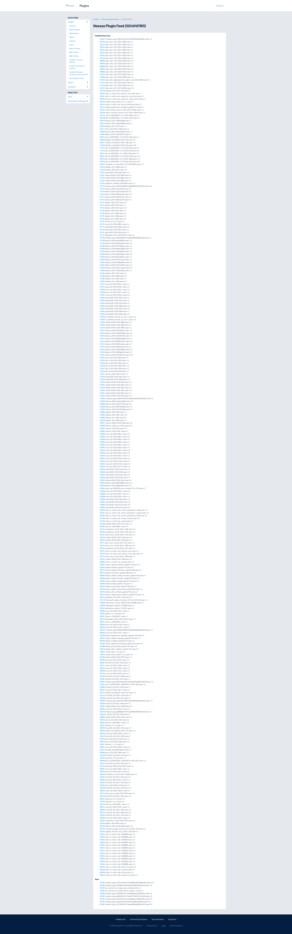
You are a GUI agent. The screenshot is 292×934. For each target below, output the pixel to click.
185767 (102, 586)
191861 (102, 679)
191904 (102, 564)
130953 (102, 442)
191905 (102, 583)
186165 (102, 780)
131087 (102, 273)
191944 (102, 850)
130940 (102, 469)
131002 (102, 390)
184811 (102, 744)
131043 (102, 341)
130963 (102, 431)
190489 (102, 869)
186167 (102, 690)
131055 (102, 319)
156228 (102, 649)
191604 (102, 684)
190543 (102, 875)
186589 (102, 752)
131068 (102, 292)
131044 (102, 338)
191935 (102, 515)
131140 (102, 208)
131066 (102, 298)
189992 (102, 722)
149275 (102, 170)
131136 (102, 219)
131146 (102, 191)
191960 (102, 526)
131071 (102, 284)
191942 (102, 864)
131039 (102, 352)
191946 (102, 510)
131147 (102, 189)
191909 (102, 635)
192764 (102, 829)
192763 (102, 831)
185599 (102, 624)
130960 (102, 434)
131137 (102, 216)
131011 (102, 374)
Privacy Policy (151, 926)
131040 (102, 349)
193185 (102, 904)
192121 (102, 556)
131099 (102, 246)
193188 (102, 893)
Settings (219, 6)
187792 (102, 521)
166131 (102, 153)
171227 (102, 148)
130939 (102, 472)
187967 (102, 706)
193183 (102, 888)
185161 (102, 725)
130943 (102, 461)
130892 (102, 507)
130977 (102, 423)
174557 (102, 80)
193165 (102, 93)
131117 (102, 227)
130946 (102, 453)
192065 (102, 676)
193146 (102, 58)
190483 (102, 872)
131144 (102, 197)
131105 (102, 243)
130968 (102, 426)
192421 (102, 763)
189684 (102, 810)
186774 (102, 592)
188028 (102, 774)
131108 (102, 240)
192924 (102, 39)
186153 (102, 668)
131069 (102, 289)
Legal (163, 926)
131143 (102, 200)
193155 (102, 50)
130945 (102, 455)
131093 (102, 259)
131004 (102, 385)
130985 (102, 412)
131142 (102, 202)
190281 (102, 777)
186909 (102, 63)
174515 (102, 85)
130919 (102, 485)
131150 (102, 183)
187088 (102, 657)
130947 (102, 450)
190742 (102, 692)
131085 (102, 278)
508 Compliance (176, 926)
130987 (102, 409)
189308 (102, 671)
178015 (102, 654)
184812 (102, 758)
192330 (102, 755)
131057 (102, 314)
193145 (102, 102)
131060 (102, 311)
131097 (102, 251)
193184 (102, 899)
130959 (102, 436)
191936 (102, 837)
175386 (102, 77)
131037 (102, 355)
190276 (102, 796)
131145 (102, 194)
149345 (102, 167)
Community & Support (138, 919)
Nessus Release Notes (110, 19)
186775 (102, 594)
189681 (102, 662)
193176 (102, 91)
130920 (102, 483)
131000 (102, 396)
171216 (102, 150)
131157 (102, 172)
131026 (102, 371)
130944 (102, 458)
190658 (102, 818)
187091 (102, 820)
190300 (102, 728)
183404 (102, 630)
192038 (102, 524)
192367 (102, 782)
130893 (102, 505)
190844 (102, 747)
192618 (102, 608)
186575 (102, 741)
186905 (102, 61)
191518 (102, 739)
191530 (102, 785)
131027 (102, 368)
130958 (102, 439)
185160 (102, 799)
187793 (102, 518)
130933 (102, 480)
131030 (102, 360)
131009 (102, 379)
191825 (102, 714)
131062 (102, 306)
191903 (102, 567)
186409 (102, 733)
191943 (102, 853)
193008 (102, 698)
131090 (102, 268)
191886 (102, 687)
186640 (102, 790)
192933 (102, 826)
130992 (102, 398)
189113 (102, 750)
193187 (102, 901)
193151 (102, 52)
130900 (102, 491)
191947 (102, 848)
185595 (102, 633)
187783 (102, 801)
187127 (102, 793)
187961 (102, 682)
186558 (102, 760)
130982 (102, 415)
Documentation (158, 919)
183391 (102, 613)
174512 (102, 82)
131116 (102, 229)
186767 (102, 638)
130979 (102, 420)
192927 (102, 110)
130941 (102, 466)
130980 (102, 417)
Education (172, 919)
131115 (102, 232)
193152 (102, 55)
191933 (102, 840)
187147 (102, 665)
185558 (102, 578)
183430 (102, 619)
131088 (102, 270)
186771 (102, 570)
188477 (102, 812)
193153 (102, 42)
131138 (102, 213)
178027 (102, 652)
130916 (102, 488)
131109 (102, 238)
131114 (102, 235)
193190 (102, 882)
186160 (102, 709)
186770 (102, 573)
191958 (102, 131)
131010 (102, 377)
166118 (102, 159)
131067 (102, 295)
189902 (102, 701)
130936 (102, 477)
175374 (102, 74)
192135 (102, 548)
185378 (102, 712)
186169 (102, 771)
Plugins (84, 5)
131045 (102, 336)
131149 (102, 186)
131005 (102, 382)
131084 (102, 281)
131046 (102, 333)
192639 (102, 605)
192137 (102, 529)
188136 (102, 703)
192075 (102, 736)
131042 (102, 344)
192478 (102, 600)
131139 (102, 210)
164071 (102, 88)
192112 (102, 545)
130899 (102, 494)
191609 (102, 140)
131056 (102, 317)
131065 (102, 300)
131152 (102, 180)
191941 (102, 834)
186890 (102, 72)
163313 (102, 161)
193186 (102, 896)
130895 (102, 499)
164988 (102, 646)
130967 (102, 428)
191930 (102, 842)
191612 (102, 137)
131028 (102, 366)
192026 (102, 553)
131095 (102, 257)
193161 (102, 96)
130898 (102, 496)
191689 (102, 603)
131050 (102, 325)
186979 (102, 731)
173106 (102, 145)
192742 (102, 115)
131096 (102, 254)
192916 (102, 823)
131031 (102, 357)
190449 (102, 804)
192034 (102, 540)
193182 (102, 891)
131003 (102, 387)
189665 (102, 717)
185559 (102, 575)
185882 (102, 611)
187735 (102, 766)
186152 (102, 807)
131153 (102, 178)
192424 (102, 695)
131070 (102, 287)
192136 (102, 532)
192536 (102, 126)
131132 (102, 221)
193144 (102, 104)
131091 (102, 265)
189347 (102, 142)
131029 (102, 363)
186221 (102, 616)
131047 (102, 330)
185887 (102, 562)
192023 (102, 597)
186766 (102, 641)
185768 (102, 589)
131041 (102, 347)
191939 (102, 861)
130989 (102, 404)
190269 (102, 788)
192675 (102, 121)
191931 (102, 513)
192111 (102, 543)
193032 (102, 815)
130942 (102, 464)
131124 (102, 224)
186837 (102, 69)
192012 (102, 551)
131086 (102, 276)
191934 (102, 845)
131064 (102, 303)
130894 (102, 502)
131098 (102, 248)
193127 (102, 107)
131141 (102, 205)
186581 (102, 769)
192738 (102, 118)
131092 (102, 262)
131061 (102, 308)
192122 (102, 535)
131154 (102, 175)
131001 (102, 393)
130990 (102, 401)
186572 (102, 720)
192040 (102, 537)
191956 (102, 134)
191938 (102, 858)
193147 (102, 44)
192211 (102, 129)
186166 (102, 660)
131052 (102, 322)
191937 (102, 856)
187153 (102, 673)
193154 (102, 47)
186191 (102, 622)
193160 (102, 99)
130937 (102, 475)
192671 (102, 123)
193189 (102, 885)
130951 (102, 445)
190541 (102, 867)
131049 (102, 328)
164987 (102, 643)
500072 (103, 164)
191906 (102, 581)
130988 (102, 407)
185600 (102, 627)
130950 (102, 447)
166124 (102, 156)
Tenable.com (121, 919)
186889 (102, 66)
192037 (102, 559)
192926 (102, 112)
